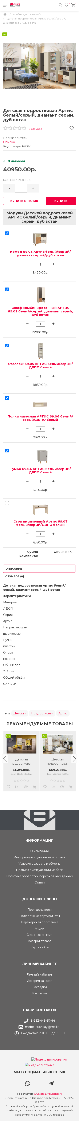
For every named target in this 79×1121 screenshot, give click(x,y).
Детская (19, 713)
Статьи (40, 882)
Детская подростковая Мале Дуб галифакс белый (21, 762)
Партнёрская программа (39, 922)
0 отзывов (35, 128)
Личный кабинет (39, 974)
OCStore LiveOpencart (48, 1093)
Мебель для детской (27, 14)
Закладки (39, 987)
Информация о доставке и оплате (39, 857)
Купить (60, 201)
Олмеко (9, 142)
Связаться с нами (39, 935)
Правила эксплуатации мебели (39, 870)
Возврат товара (39, 941)
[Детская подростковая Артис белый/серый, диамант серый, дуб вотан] (39, 66)
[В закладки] (8, 787)
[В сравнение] (17, 787)
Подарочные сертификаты (39, 916)
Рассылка (39, 993)
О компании (39, 851)
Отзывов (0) (14, 576)
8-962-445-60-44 (43, 1020)
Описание (13, 568)
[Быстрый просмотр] (26, 787)
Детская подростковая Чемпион (57, 762)
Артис (62, 713)
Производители (39, 910)
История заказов (39, 981)
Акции (39, 928)
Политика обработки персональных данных (39, 876)
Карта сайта (40, 947)
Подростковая (42, 713)
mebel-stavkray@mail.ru (42, 1027)
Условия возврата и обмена (39, 863)
